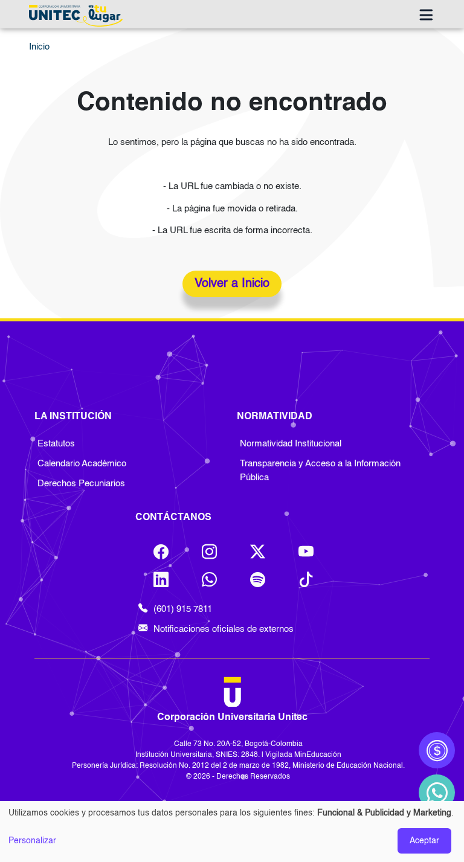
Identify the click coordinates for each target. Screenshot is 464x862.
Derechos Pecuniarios (81, 484)
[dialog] (232, 831)
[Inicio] (78, 16)
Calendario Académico (81, 464)
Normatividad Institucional (290, 444)
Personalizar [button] (32, 841)
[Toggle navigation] (426, 15)
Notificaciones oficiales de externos (223, 629)
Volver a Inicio (232, 284)
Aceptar (424, 841)
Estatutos (56, 444)
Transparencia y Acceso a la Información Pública (320, 471)
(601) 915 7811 (182, 609)
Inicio (39, 47)
